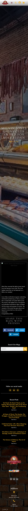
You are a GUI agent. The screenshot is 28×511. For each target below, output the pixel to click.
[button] (11, 2)
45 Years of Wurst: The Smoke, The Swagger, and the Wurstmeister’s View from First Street (14, 416)
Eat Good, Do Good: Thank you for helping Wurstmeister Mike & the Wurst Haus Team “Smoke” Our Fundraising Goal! (14, 405)
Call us (14, 504)
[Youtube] (14, 390)
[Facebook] (10, 390)
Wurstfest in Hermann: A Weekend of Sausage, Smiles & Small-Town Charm (14, 433)
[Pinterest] (17, 390)
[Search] (25, 349)
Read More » (14, 410)
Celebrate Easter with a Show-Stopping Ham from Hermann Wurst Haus (14, 425)
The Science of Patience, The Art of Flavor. (14, 441)
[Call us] (14, 501)
